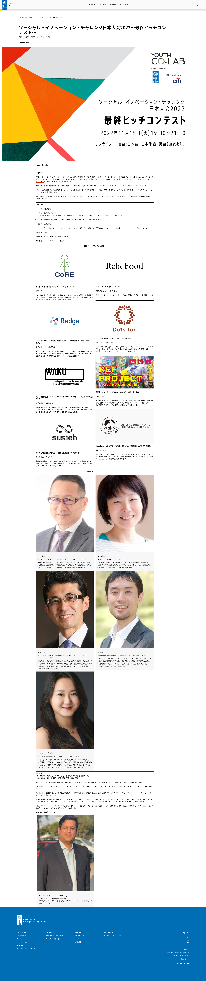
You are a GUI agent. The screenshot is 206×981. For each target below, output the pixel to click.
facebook (177, 963)
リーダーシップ (21, 939)
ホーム (21, 17)
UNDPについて (92, 4)
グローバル (198, 5)
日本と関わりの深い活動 (53, 939)
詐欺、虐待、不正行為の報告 (180, 956)
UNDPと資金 (21, 945)
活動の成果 (113, 4)
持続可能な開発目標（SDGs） (54, 936)
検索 (201, 5)
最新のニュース (79, 936)
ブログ (77, 939)
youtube (188, 963)
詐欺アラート (185, 959)
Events (30, 17)
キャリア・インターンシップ (112, 936)
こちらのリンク (49, 240)
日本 (26, 17)
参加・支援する (124, 4)
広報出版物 (78, 942)
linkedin (184, 963)
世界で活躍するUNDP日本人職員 (26, 948)
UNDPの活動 (103, 4)
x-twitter (174, 963)
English (39, 173)
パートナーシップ (22, 942)
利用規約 (186, 949)
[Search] (188, 938)
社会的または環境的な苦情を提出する (178, 952)
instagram (181, 963)
